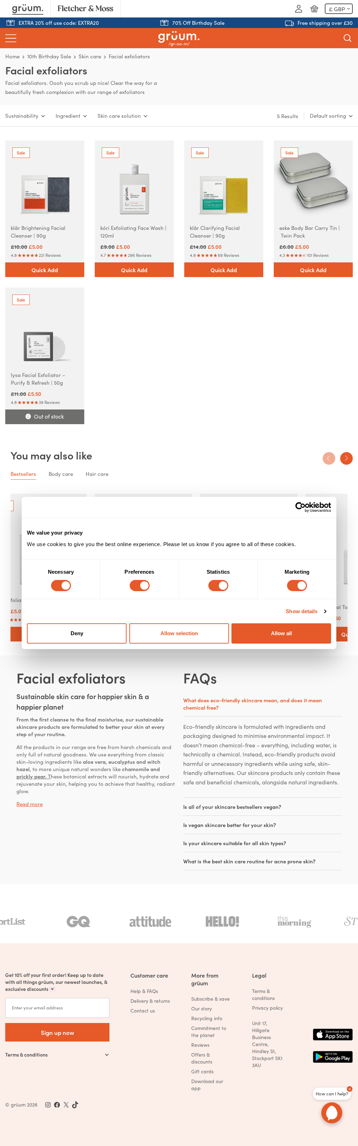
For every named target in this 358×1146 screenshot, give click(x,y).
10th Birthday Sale (49, 56)
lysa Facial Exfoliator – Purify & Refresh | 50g (38, 378)
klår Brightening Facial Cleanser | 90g (38, 231)
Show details (301, 611)
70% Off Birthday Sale (198, 22)
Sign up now (57, 1032)
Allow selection (179, 633)
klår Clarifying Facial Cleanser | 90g (215, 231)
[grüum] (178, 38)
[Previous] (329, 458)
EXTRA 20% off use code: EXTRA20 (59, 22)
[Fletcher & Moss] (85, 8)
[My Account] (298, 8)
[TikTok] (75, 1104)
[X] (66, 1104)
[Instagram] (47, 1104)
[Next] (346, 458)
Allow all (281, 633)
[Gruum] (27, 8)
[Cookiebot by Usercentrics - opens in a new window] (300, 507)
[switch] (140, 585)
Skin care (90, 56)
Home (12, 56)
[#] (56, 1104)
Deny (77, 633)
